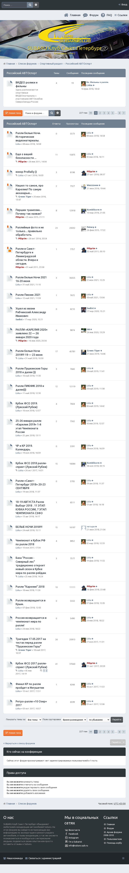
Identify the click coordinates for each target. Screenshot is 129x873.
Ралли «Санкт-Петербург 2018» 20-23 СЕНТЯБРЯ (31, 484)
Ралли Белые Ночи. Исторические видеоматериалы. (28, 137)
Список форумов (27, 803)
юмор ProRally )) (26, 171)
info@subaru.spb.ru (78, 845)
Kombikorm (93, 209)
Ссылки (122, 15)
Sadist (19, 319)
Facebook (73, 834)
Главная (75, 15)
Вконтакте (74, 830)
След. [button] (124, 113)
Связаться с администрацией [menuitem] (45, 858)
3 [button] (104, 113)
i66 (88, 329)
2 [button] (100, 113)
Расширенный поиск (36, 5)
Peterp (90, 227)
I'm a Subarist (75, 841)
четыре (91, 526)
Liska (89, 85)
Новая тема (14, 113)
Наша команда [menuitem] (15, 858)
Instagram (74, 837)
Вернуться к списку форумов (20, 743)
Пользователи (114, 839)
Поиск (30, 5)
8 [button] (119, 113)
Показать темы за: (16, 719)
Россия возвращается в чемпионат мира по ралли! (31, 621)
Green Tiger (24, 196)
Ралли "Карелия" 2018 (30, 586)
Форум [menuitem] (93, 15)
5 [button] (112, 113)
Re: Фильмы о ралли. (97, 82)
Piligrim (22, 161)
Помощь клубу (114, 843)
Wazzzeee (92, 185)
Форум (110, 828)
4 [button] (108, 113)
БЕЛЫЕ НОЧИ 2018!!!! (29, 526)
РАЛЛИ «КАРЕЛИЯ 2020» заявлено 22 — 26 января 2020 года (32, 333)
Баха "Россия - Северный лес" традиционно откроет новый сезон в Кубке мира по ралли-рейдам (31, 565)
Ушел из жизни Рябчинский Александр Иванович (31, 312)
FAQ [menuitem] (109, 15)
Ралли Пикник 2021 (28, 294)
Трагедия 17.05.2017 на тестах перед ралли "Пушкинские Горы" (31, 642)
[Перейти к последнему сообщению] (94, 85)
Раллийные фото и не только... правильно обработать (30, 231)
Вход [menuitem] (124, 4)
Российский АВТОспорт (22, 73)
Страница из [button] (91, 113)
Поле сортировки (52, 719)
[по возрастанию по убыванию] (99, 719)
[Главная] (64, 41)
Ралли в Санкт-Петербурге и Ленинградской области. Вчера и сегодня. (27, 256)
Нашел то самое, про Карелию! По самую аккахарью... (29, 189)
